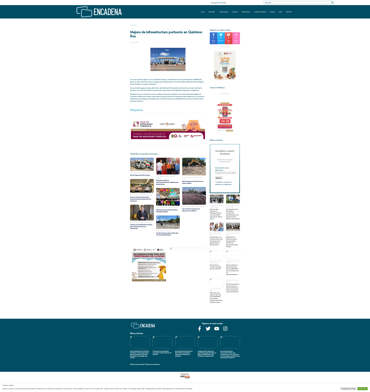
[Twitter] (208, 328)
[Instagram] (225, 328)
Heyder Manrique (173, 207)
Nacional (235, 12)
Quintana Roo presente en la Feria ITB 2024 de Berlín (167, 211)
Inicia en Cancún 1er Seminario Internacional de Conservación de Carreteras (140, 199)
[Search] (332, 2)
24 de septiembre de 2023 (189, 177)
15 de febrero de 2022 (232, 280)
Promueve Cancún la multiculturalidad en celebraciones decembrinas (167, 182)
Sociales (272, 12)
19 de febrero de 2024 (188, 206)
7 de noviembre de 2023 (232, 261)
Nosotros (211, 12)
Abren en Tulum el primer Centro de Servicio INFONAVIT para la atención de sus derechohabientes (232, 269)
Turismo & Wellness (260, 12)
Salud (280, 12)
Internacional (246, 12)
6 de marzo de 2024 (161, 207)
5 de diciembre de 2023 (136, 222)
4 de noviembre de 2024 (216, 205)
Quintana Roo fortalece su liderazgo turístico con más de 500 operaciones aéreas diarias (216, 214)
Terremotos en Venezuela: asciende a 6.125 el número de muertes (162, 352)
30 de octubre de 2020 (136, 195)
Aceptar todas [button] (362, 388)
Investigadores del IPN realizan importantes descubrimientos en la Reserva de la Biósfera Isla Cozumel (233, 214)
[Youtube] (216, 328)
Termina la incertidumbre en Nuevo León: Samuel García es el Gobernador (141, 226)
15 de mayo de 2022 (161, 231)
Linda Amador (146, 173)
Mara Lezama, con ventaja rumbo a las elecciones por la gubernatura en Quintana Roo (216, 240)
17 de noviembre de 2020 (233, 233)
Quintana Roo (224, 12)
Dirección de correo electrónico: (222, 169)
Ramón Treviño (148, 195)
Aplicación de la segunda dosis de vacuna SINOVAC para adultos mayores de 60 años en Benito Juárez (216, 297)
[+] (213, 34)
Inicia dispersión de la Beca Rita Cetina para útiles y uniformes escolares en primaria (184, 353)
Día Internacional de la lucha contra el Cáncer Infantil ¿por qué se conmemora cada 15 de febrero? (232, 287)
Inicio (203, 12)
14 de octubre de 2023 (232, 205)
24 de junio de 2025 (135, 173)
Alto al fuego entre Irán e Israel (140, 175)
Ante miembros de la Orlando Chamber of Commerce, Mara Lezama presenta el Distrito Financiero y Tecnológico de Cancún (139, 354)
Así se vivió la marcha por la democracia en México (191, 210)
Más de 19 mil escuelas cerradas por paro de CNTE (215, 267)
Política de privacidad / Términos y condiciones (145, 364)
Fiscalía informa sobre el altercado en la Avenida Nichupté (167, 234)
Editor (211, 235)
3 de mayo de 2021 (215, 289)
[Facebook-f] (199, 328)
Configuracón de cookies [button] (348, 388)
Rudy (169, 231)
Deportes (289, 12)
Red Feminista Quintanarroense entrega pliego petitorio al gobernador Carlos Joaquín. (232, 241)
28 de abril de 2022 (215, 233)
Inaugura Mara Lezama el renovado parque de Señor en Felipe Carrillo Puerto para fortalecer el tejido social (207, 353)
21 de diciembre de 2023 (163, 176)
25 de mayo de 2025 (215, 261)
